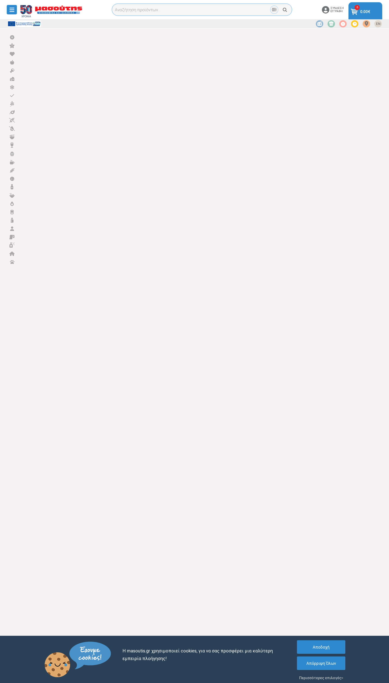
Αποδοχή (321, 647)
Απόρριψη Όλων (321, 663)
